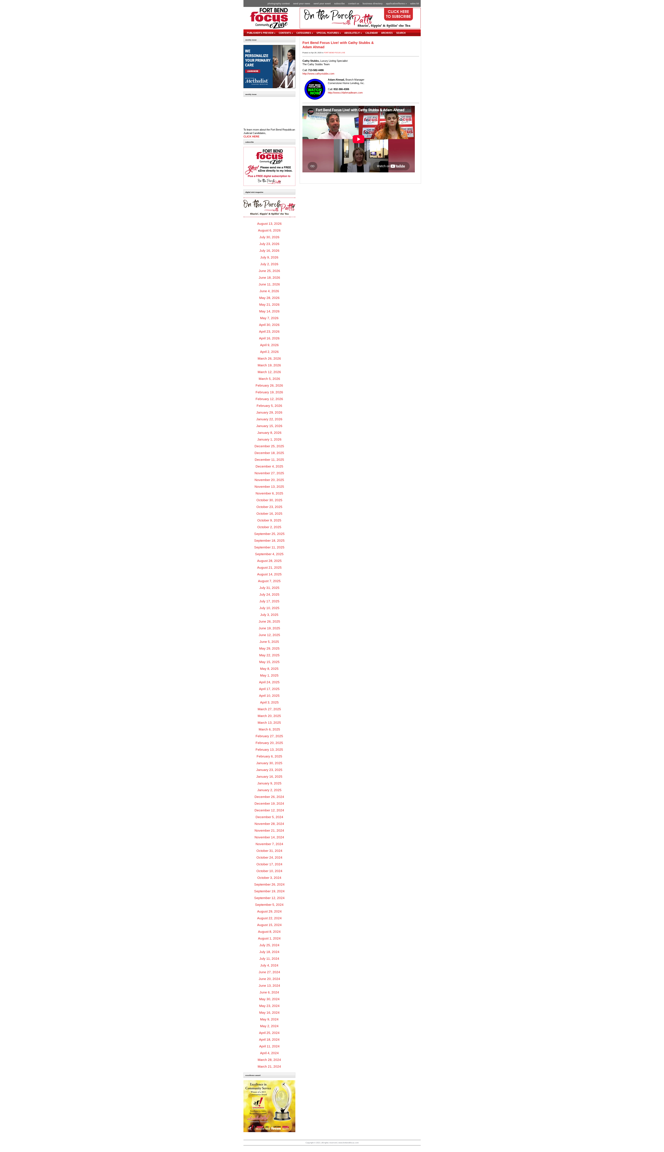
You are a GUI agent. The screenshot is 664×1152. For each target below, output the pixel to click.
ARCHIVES (387, 33)
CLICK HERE (251, 136)
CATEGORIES (304, 33)
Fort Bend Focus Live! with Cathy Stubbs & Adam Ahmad (338, 45)
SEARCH (400, 33)
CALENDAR (371, 33)
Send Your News (301, 3)
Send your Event (322, 3)
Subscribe (339, 3)
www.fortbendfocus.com (348, 1143)
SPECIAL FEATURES (328, 33)
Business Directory (372, 3)
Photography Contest (279, 3)
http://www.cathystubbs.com (318, 73)
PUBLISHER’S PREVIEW (261, 33)
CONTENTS (286, 33)
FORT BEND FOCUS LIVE (334, 53)
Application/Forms (396, 3)
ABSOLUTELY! (353, 33)
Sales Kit (414, 3)
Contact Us (353, 3)
